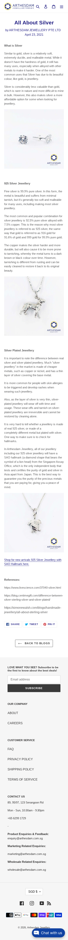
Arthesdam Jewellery (38, 927)
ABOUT (13, 713)
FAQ (11, 749)
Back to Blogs (37, 643)
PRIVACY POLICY (20, 759)
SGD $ (32, 891)
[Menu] (62, 6)
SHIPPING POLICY (21, 769)
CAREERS (15, 723)
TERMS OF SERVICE (23, 779)
